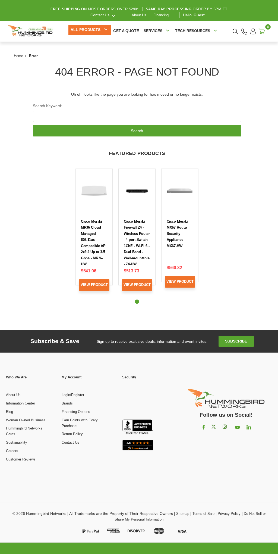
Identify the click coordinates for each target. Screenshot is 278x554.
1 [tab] (137, 302)
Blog (9, 412)
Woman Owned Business (26, 420)
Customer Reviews (21, 459)
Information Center (20, 403)
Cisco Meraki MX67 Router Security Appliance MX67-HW (177, 233)
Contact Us (70, 442)
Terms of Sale (203, 514)
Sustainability (16, 442)
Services (153, 31)
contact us (99, 15)
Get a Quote (126, 31)
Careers (12, 451)
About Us (139, 15)
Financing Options (76, 412)
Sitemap (182, 514)
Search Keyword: (47, 106)
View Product (94, 285)
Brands (67, 403)
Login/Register (73, 395)
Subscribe (236, 341)
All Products (85, 29)
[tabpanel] (94, 234)
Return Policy (72, 434)
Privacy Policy (229, 514)
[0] (261, 31)
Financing (161, 15)
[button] (138, 400)
